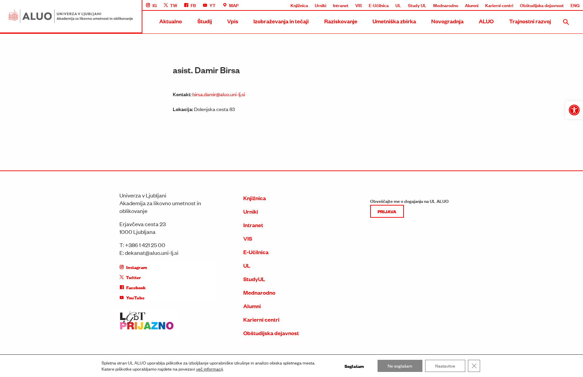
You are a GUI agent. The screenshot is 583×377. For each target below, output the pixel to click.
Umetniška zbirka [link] (394, 21)
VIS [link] (358, 5)
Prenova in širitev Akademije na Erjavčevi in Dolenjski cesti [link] (498, 120)
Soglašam (354, 365)
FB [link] (193, 5)
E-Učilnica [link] (379, 5)
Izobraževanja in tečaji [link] (281, 21)
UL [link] (398, 5)
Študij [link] (204, 21)
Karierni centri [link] (499, 5)
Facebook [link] (136, 287)
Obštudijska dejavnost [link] (542, 5)
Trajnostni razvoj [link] (530, 21)
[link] (574, 110)
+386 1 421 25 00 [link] (145, 244)
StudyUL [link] (254, 279)
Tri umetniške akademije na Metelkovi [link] (478, 107)
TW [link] (173, 5)
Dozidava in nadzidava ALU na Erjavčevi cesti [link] (485, 132)
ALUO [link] (486, 21)
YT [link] (213, 5)
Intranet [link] (341, 5)
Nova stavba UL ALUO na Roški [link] (472, 70)
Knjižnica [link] (299, 5)
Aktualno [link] (170, 21)
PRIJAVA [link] (387, 211)
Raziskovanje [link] (340, 21)
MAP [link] (234, 5)
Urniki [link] (320, 5)
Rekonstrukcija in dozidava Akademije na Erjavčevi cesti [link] (496, 82)
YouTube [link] (135, 297)
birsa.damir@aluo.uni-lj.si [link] (218, 94)
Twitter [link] (133, 277)
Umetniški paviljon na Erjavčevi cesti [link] (476, 145)
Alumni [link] (471, 5)
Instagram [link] (136, 267)
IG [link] (154, 5)
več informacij (209, 369)
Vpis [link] (232, 21)
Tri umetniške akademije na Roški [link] (473, 95)
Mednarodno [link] (445, 5)
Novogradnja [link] (447, 21)
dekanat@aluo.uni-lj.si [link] (151, 252)
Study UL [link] (417, 5)
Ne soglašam (400, 365)
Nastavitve (445, 365)
